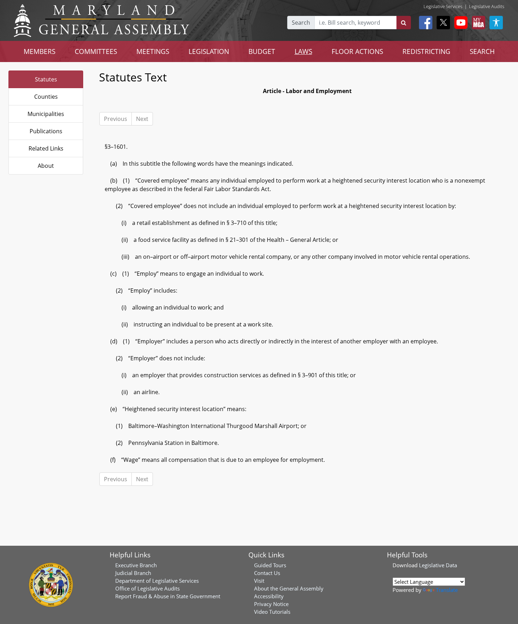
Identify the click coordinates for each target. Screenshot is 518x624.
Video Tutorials (272, 611)
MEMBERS (39, 51)
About (46, 166)
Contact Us (267, 572)
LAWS (303, 51)
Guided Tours (270, 565)
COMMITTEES (96, 51)
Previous (115, 119)
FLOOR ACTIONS (357, 51)
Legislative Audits (486, 6)
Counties (46, 96)
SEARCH (482, 51)
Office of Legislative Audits (147, 588)
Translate (447, 589)
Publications (46, 131)
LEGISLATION (209, 51)
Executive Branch (136, 565)
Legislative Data (438, 565)
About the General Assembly (288, 588)
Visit (259, 580)
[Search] (403, 22)
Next (142, 119)
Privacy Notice (271, 603)
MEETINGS (152, 51)
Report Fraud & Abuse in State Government (167, 596)
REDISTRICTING (426, 51)
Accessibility (269, 596)
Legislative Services (443, 6)
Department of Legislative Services (157, 580)
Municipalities (45, 114)
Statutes (46, 79)
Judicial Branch (133, 572)
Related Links (46, 148)
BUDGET (261, 51)
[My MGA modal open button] (477, 22)
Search (301, 22)
